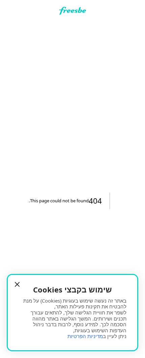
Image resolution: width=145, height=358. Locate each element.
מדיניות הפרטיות (85, 336)
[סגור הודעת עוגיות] (17, 284)
